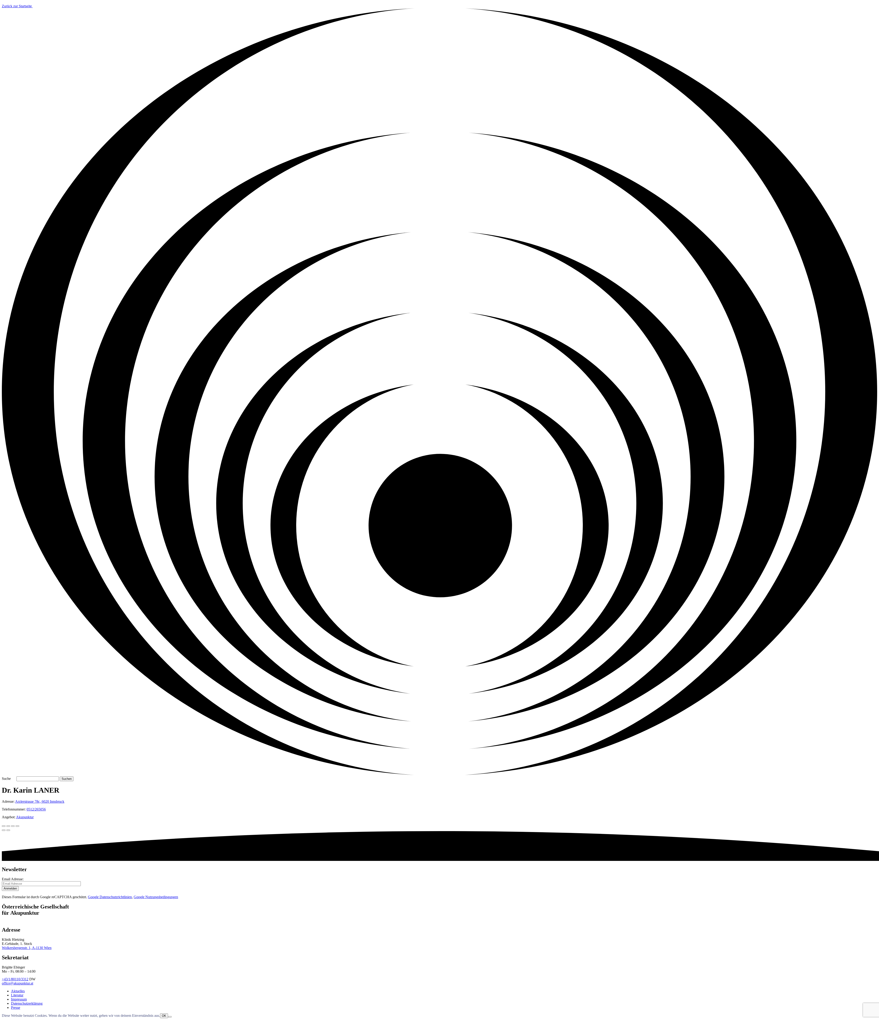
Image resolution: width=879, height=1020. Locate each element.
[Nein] (170, 1016)
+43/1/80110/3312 (15, 979)
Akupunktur (25, 817)
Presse (15, 1007)
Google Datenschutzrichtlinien (110, 897)
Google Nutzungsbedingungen (156, 897)
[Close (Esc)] (3, 826)
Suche (6, 779)
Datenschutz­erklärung (27, 1003)
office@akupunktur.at (17, 983)
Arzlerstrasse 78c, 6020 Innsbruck (39, 801)
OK (164, 1015)
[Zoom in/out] (17, 826)
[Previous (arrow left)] (3, 830)
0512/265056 (36, 809)
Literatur (17, 995)
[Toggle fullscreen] (13, 826)
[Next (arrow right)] (8, 830)
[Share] (8, 826)
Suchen (67, 779)
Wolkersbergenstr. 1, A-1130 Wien (27, 948)
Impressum (19, 999)
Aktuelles (18, 991)
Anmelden (10, 888)
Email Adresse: (13, 879)
